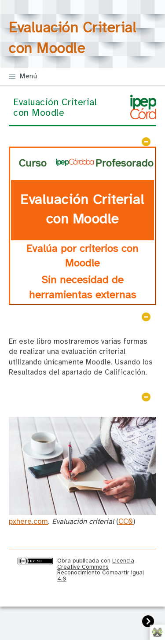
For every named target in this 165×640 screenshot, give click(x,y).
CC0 (125, 522)
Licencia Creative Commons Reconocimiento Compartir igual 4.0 (100, 569)
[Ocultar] (146, 141)
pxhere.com (28, 522)
